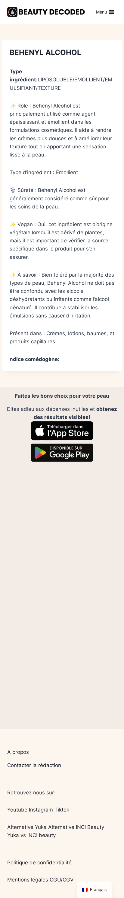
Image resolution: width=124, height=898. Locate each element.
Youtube (17, 810)
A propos (18, 752)
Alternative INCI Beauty (76, 827)
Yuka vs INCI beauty (31, 835)
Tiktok (61, 810)
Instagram (41, 810)
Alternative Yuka (27, 827)
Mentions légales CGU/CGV (40, 880)
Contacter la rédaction (34, 765)
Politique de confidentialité (39, 863)
